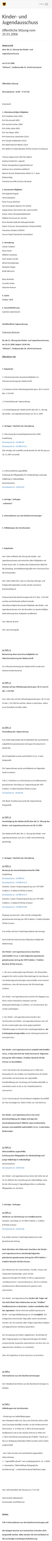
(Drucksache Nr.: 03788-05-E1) (14, 446)
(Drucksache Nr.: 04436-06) (13, 1229)
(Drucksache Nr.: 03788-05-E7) (14, 895)
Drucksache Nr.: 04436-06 (12, 793)
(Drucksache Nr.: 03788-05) (13, 442)
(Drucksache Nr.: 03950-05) (13, 487)
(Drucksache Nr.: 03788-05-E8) (14, 907)
